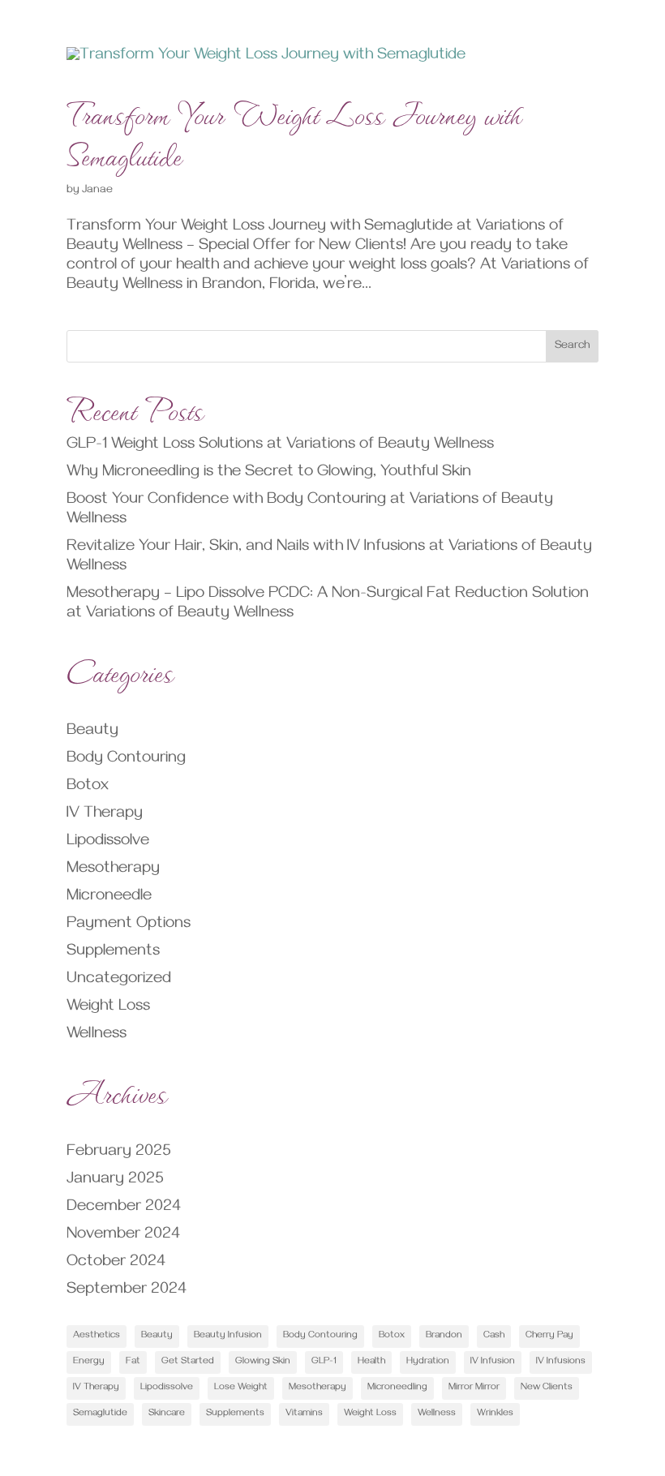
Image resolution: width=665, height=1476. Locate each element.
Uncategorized (118, 980)
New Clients (547, 1388)
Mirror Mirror (474, 1388)
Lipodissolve (107, 842)
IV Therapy (104, 815)
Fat (133, 1362)
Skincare (166, 1414)
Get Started (187, 1362)
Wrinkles (495, 1414)
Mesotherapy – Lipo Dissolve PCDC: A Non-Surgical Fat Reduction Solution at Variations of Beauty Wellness (327, 604)
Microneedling (397, 1388)
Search (572, 347)
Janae (97, 191)
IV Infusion (492, 1362)
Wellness (96, 1035)
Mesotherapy (113, 870)
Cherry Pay (549, 1336)
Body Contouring (126, 759)
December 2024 (123, 1208)
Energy (89, 1362)
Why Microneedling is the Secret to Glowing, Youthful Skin (268, 473)
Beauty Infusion (228, 1336)
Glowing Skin (262, 1362)
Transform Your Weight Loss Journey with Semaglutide (294, 132)
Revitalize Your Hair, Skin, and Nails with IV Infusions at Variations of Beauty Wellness (329, 557)
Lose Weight (241, 1388)
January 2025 (115, 1180)
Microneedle (109, 897)
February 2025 (118, 1153)
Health (371, 1362)
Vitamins (304, 1414)
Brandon (444, 1336)
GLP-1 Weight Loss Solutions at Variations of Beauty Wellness (280, 446)
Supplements (113, 952)
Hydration (427, 1362)
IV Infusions (561, 1362)
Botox (87, 787)
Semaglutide (100, 1414)
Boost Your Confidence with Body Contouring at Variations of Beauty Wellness (309, 510)
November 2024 (123, 1235)
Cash (493, 1336)
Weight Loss (108, 1008)
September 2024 (126, 1291)
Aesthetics (96, 1336)
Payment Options (128, 925)
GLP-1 (324, 1362)
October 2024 (115, 1263)
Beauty (92, 732)
